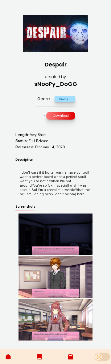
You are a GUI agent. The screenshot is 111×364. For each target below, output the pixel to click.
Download (61, 115)
